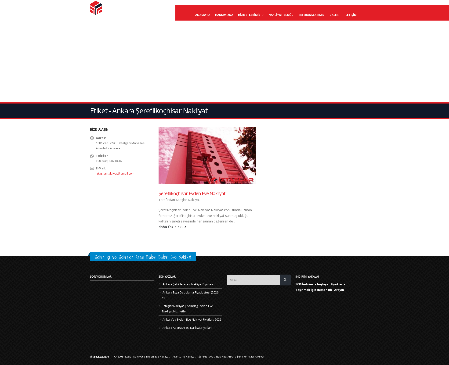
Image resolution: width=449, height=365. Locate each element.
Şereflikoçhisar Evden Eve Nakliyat (192, 193)
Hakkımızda (224, 15)
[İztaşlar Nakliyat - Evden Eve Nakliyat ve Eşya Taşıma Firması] (96, 7)
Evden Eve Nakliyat (158, 356)
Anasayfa (202, 15)
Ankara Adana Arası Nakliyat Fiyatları (187, 328)
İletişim (350, 15)
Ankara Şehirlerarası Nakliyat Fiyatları (188, 284)
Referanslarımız (311, 15)
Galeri (335, 15)
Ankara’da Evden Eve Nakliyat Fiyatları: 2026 (192, 320)
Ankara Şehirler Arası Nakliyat (246, 356)
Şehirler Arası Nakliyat (212, 356)
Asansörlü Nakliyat (184, 356)
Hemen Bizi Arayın (330, 290)
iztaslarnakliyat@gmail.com (115, 173)
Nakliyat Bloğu (280, 15)
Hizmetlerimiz (249, 15)
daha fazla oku (172, 227)
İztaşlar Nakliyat (188, 199)
